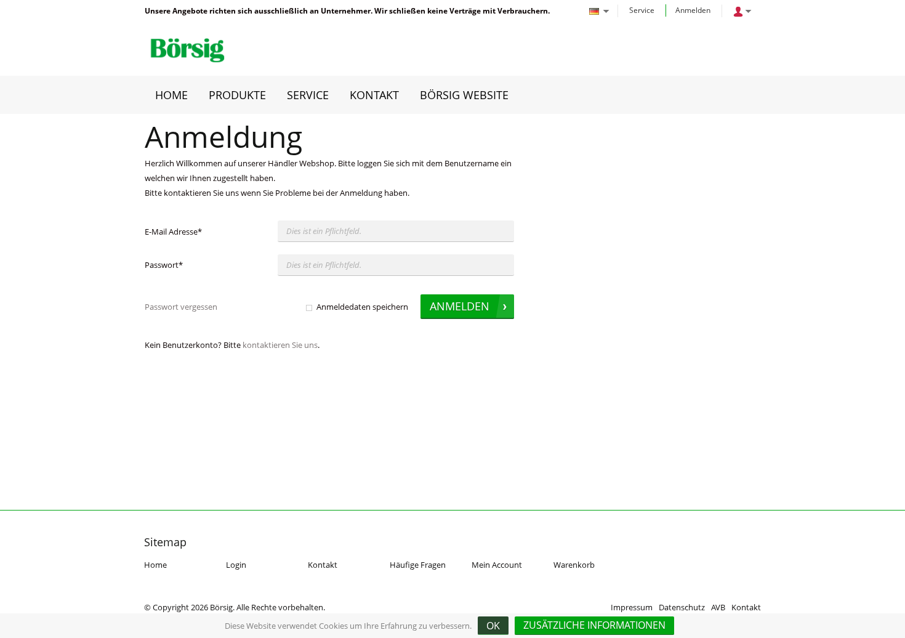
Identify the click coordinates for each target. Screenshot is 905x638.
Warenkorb (574, 564)
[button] (594, 625)
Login (236, 564)
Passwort (164, 264)
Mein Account (497, 564)
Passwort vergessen (181, 306)
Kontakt (322, 564)
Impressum (632, 607)
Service (641, 10)
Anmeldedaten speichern (362, 306)
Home (155, 564)
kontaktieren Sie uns (280, 344)
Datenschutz (682, 607)
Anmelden (692, 10)
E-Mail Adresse (173, 231)
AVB (718, 607)
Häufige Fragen (418, 564)
